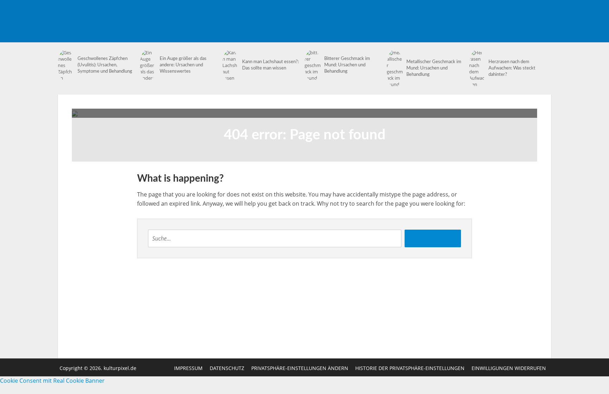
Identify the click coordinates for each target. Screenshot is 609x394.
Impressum (188, 368)
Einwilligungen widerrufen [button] (509, 368)
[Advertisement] (423, 16)
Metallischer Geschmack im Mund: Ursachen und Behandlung (433, 68)
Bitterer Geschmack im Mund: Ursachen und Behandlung (347, 65)
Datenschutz (227, 368)
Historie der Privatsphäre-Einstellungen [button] (410, 368)
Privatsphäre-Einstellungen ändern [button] (299, 368)
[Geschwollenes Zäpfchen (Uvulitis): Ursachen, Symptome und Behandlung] (66, 65)
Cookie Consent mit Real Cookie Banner (52, 380)
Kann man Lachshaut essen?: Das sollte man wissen (270, 65)
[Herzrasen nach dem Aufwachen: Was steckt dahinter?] (477, 68)
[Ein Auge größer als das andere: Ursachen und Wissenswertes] (148, 65)
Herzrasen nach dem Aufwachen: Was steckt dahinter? (511, 68)
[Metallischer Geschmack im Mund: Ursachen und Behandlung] (395, 68)
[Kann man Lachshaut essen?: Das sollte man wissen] (230, 65)
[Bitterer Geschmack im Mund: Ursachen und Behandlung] (312, 65)
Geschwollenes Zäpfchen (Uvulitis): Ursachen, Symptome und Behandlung (105, 65)
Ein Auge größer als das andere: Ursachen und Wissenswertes (183, 65)
